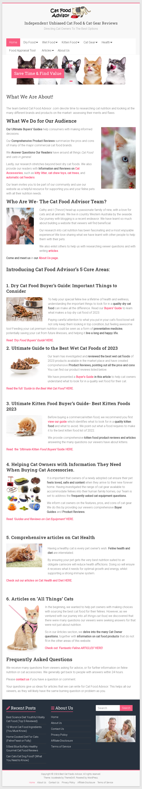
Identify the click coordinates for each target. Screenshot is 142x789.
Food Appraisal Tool (22, 50)
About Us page (48, 258)
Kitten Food (69, 42)
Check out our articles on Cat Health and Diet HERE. (39, 580)
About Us (64, 50)
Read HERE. (40, 519)
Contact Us (57, 728)
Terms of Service (61, 746)
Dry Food (29, 42)
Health (106, 42)
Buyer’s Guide (85, 377)
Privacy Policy (59, 734)
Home (13, 42)
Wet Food (48, 42)
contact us (22, 679)
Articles (46, 50)
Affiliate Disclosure (62, 740)
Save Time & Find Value (37, 73)
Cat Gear (89, 42)
